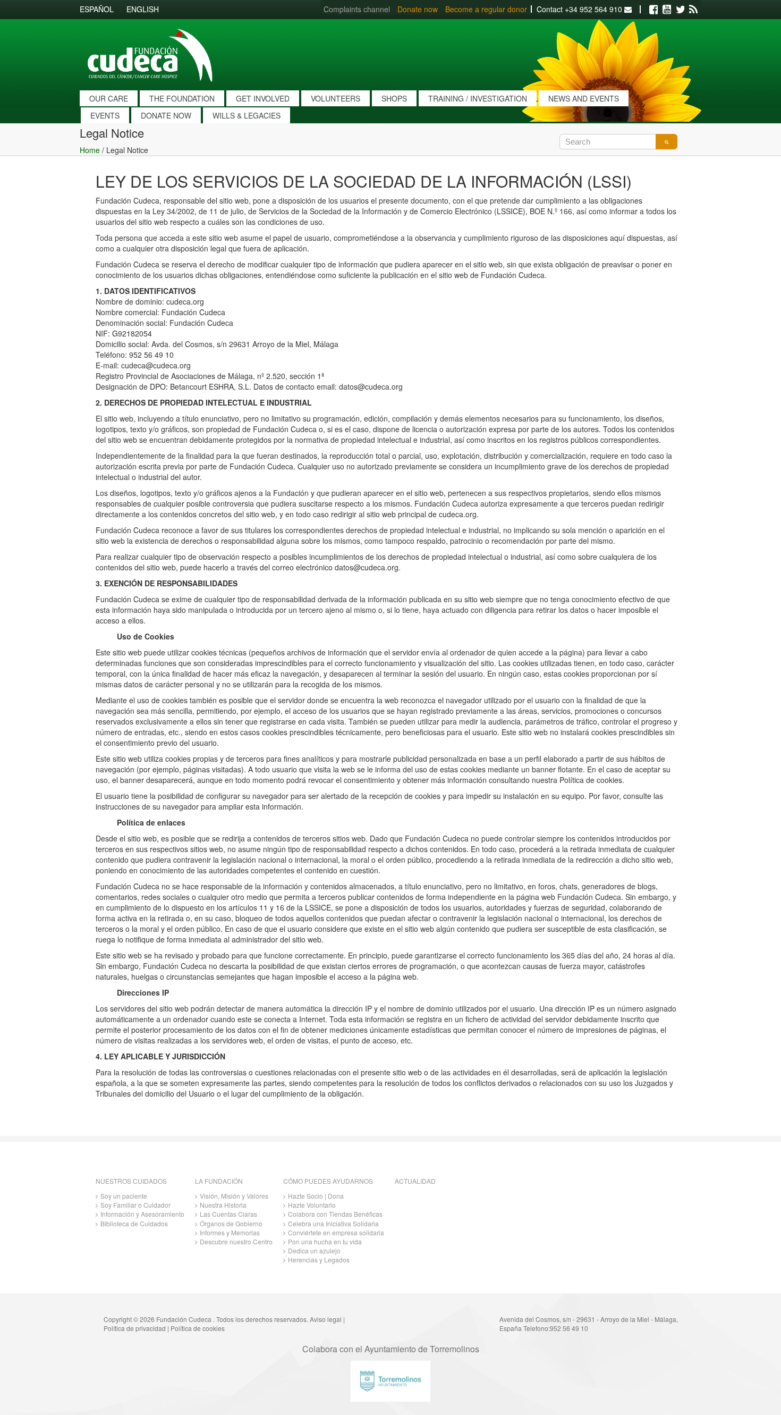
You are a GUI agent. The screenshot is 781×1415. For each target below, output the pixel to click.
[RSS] (693, 9)
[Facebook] (653, 9)
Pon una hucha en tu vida (325, 1241)
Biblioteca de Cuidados (134, 1223)
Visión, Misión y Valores (234, 1195)
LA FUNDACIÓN (219, 1180)
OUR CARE (108, 98)
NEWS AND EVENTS (583, 98)
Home (90, 150)
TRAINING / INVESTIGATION (477, 98)
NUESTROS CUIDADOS (131, 1180)
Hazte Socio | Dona (316, 1195)
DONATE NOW (166, 115)
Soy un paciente (123, 1195)
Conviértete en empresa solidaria (336, 1232)
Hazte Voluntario (312, 1204)
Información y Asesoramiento (142, 1213)
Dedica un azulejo (314, 1250)
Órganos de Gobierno (231, 1223)
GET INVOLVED (263, 98)
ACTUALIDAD (415, 1180)
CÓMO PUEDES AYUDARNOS (328, 1180)
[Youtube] (667, 9)
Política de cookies (198, 1328)
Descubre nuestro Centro (236, 1241)
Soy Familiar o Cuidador (135, 1204)
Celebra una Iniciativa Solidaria (333, 1223)
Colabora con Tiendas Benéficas (335, 1213)
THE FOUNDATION (182, 98)
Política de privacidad (135, 1328)
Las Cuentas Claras (228, 1213)
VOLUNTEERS (335, 98)
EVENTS (105, 115)
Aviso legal (326, 1319)
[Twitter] (680, 9)
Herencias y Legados (319, 1259)
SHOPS (394, 98)
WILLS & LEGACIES (247, 115)
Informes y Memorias (230, 1232)
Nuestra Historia (223, 1204)
